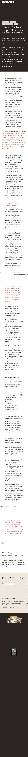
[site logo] (8, 2)
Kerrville (13, 21)
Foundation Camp (8, 24)
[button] (21, 578)
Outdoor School (9, 584)
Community (6, 21)
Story (16, 24)
